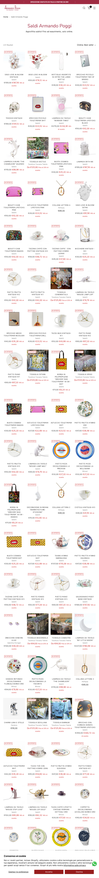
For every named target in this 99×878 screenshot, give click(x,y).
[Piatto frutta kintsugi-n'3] (14, 450)
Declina (79, 872)
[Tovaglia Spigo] (85, 360)
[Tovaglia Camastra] (61, 624)
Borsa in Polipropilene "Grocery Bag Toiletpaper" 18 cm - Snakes (14, 512)
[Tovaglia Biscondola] (38, 624)
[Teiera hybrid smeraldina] (61, 542)
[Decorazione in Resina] (38, 493)
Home (5, 17)
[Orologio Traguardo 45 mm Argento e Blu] (85, 837)
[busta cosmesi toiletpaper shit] (14, 542)
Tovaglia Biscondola (37, 638)
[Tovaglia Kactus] (38, 148)
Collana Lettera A (61, 205)
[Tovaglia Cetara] (38, 360)
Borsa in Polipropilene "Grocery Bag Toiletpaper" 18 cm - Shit (61, 379)
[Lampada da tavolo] (85, 278)
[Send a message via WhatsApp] (94, 864)
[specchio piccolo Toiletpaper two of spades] (85, 61)
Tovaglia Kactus (38, 162)
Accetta (48, 872)
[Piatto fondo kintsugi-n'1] (85, 752)
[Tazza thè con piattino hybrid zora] (38, 752)
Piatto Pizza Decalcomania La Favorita (37, 681)
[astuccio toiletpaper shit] (61, 409)
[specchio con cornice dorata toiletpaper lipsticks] (85, 708)
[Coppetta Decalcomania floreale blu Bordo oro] (14, 837)
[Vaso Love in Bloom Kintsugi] (14, 61)
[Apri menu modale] (94, 7)
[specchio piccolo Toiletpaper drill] (38, 319)
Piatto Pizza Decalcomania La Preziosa (61, 466)
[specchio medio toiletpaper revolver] (14, 319)
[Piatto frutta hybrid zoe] (85, 409)
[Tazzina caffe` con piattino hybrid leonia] (61, 235)
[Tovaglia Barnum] (61, 708)
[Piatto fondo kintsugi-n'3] (38, 583)
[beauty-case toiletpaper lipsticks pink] (14, 191)
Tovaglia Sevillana (37, 722)
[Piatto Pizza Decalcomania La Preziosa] (61, 450)
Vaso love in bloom (37, 75)
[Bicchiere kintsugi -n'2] (85, 235)
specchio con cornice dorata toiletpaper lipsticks (85, 725)
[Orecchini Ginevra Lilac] (14, 624)
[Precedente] (24, 2)
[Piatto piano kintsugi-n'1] (14, 360)
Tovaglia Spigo (85, 374)
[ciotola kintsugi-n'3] (85, 493)
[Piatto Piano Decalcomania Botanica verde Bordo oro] (38, 837)
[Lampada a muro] (14, 148)
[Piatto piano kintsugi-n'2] (85, 319)
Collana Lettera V (85, 679)
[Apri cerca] (84, 7)
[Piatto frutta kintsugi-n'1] (38, 278)
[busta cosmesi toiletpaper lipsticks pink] (61, 148)
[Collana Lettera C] (61, 493)
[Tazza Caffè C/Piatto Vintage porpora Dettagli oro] (61, 793)
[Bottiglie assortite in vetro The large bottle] (61, 61)
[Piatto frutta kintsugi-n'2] (14, 278)
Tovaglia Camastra (61, 638)
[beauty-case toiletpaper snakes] (14, 235)
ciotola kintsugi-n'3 (85, 507)
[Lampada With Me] (85, 148)
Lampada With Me (85, 162)
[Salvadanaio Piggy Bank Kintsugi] (85, 583)
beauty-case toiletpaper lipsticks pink (14, 207)
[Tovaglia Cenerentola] (61, 278)
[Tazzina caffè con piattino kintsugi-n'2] (38, 235)
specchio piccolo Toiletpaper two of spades (84, 77)
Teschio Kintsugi (14, 118)
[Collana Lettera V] (85, 665)
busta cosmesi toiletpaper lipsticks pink (61, 164)
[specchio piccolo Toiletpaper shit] (38, 104)
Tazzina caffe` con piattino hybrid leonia (61, 251)
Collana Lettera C (61, 507)
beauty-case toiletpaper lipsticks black (85, 120)
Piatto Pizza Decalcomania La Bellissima (85, 466)
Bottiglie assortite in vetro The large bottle (61, 77)
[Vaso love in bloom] (38, 61)
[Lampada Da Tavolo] (61, 104)
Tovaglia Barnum (61, 722)
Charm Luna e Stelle (14, 722)
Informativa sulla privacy (75, 865)
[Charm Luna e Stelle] (14, 708)
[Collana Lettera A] (61, 191)
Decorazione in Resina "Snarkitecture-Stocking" (37, 509)
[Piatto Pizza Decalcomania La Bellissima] (85, 450)
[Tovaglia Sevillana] (38, 708)
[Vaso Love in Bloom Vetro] (85, 191)
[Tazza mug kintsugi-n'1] (61, 319)
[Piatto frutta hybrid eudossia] (61, 752)
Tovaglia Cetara (38, 374)
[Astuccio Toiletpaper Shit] (38, 542)
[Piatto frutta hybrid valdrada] (85, 542)
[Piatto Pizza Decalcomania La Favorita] (38, 665)
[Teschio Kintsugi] (14, 104)
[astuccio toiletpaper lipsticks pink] (38, 191)
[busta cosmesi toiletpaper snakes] (14, 409)
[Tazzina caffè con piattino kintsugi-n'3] (14, 583)
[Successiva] (75, 2)
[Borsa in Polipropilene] (61, 360)
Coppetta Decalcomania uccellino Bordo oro (85, 809)
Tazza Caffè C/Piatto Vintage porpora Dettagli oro (61, 809)
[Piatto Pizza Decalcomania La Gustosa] (61, 837)
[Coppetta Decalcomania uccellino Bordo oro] (85, 793)
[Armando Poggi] (12, 8)
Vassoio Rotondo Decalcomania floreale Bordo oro (14, 681)
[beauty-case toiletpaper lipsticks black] (85, 104)
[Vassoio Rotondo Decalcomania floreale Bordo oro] (14, 665)
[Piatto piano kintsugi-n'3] (61, 583)
